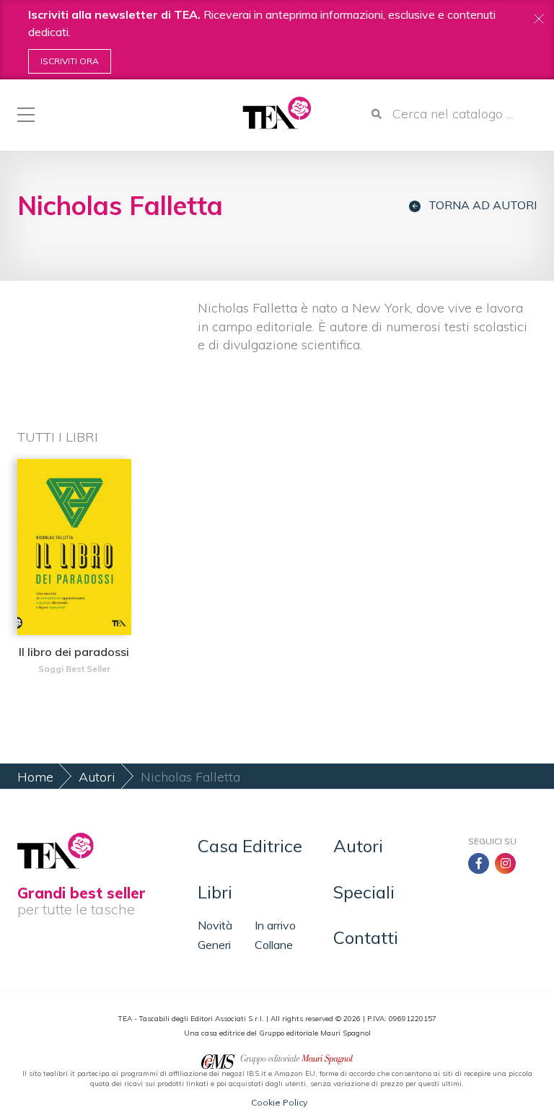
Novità (215, 925)
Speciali (364, 892)
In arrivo (275, 925)
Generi (214, 944)
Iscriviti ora (69, 61)
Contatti (365, 937)
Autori (97, 777)
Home (35, 777)
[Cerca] (376, 114)
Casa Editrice (250, 846)
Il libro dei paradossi (74, 651)
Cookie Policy (279, 1102)
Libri (215, 892)
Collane (274, 944)
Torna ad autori (482, 205)
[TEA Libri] (276, 113)
